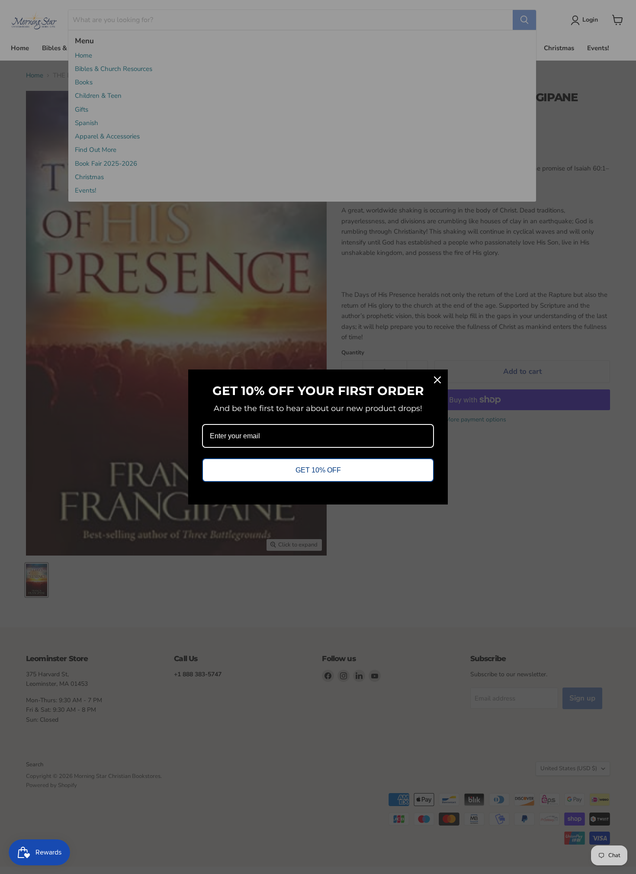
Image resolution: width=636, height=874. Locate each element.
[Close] (437, 380)
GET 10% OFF (318, 470)
